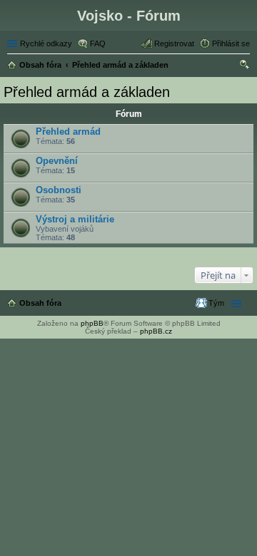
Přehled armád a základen (87, 92)
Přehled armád (68, 131)
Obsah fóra (40, 303)
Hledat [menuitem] (245, 66)
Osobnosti (58, 190)
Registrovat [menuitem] (174, 43)
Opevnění (57, 160)
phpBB (92, 323)
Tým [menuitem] (216, 303)
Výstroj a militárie (75, 219)
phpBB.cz (156, 331)
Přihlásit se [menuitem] (231, 43)
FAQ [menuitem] (98, 43)
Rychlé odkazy (46, 43)
